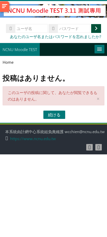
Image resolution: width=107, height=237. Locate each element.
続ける (54, 115)
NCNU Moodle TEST (20, 49)
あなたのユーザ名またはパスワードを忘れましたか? (55, 36)
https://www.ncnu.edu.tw (33, 139)
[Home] (53, 11)
